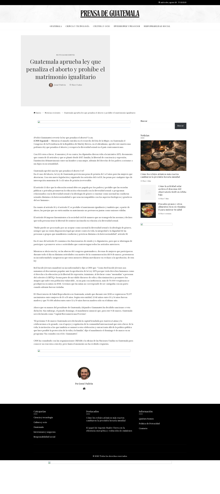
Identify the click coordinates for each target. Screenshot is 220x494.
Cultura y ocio (40, 422)
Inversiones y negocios (45, 432)
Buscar (144, 121)
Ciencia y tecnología (43, 417)
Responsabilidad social (44, 437)
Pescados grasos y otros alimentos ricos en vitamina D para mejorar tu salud (171, 207)
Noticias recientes (65, 55)
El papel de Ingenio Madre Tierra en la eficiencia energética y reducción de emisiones (109, 429)
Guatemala (39, 427)
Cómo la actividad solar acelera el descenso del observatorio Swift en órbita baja (172, 190)
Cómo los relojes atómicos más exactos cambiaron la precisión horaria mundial (160, 175)
